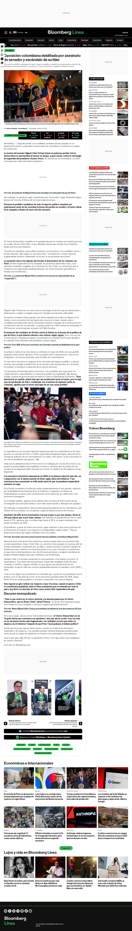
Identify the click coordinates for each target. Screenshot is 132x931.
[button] (2, 46)
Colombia (9, 50)
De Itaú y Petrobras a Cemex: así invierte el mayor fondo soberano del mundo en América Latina (102, 370)
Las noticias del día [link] (15, 40)
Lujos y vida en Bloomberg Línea (30, 852)
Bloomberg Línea (66, 749)
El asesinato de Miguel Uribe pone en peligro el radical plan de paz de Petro (44, 193)
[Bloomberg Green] (108, 465)
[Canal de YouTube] (13, 911)
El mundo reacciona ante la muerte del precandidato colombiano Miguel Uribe (45, 537)
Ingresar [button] (125, 32)
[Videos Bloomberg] (108, 428)
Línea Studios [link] (97, 40)
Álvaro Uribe (37, 749)
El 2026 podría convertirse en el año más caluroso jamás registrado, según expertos (102, 495)
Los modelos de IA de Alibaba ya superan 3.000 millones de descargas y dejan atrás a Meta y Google (112, 798)
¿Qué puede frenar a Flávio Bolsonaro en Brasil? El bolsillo (107, 399)
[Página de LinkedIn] (22, 911)
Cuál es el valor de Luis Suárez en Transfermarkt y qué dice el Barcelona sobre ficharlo (101, 210)
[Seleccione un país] (26, 32)
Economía (66, 745)
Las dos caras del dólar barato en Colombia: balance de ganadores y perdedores (100, 258)
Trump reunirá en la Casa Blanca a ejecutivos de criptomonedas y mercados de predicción (81, 796)
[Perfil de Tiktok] (26, 911)
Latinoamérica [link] (72, 40)
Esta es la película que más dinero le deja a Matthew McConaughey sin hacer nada (48, 883)
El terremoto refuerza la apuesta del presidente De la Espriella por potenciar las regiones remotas (63, 724)
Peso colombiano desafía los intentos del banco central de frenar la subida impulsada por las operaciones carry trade (102, 265)
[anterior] (5, 723)
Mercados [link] (41, 40)
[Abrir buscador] (10, 32)
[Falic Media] (115, 35)
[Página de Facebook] (5, 911)
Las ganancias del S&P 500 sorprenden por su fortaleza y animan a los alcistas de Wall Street (102, 387)
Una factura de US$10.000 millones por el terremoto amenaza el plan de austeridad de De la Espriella (102, 182)
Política (56, 745)
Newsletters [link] (29, 40)
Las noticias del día (44, 745)
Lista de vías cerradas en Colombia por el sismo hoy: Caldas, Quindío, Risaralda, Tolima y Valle (102, 116)
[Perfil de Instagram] (18, 911)
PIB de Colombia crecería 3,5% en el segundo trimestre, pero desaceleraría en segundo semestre (102, 196)
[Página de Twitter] (9, 911)
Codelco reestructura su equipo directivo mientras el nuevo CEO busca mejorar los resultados (112, 835)
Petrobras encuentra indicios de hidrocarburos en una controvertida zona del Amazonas (102, 488)
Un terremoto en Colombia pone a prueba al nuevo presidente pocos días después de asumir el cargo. (102, 436)
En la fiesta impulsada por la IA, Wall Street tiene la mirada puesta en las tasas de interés (102, 351)
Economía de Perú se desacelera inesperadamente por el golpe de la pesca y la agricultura (19, 796)
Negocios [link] (109, 40)
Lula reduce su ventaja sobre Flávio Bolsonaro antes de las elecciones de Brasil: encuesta (49, 796)
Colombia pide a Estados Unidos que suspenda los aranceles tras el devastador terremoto (102, 175)
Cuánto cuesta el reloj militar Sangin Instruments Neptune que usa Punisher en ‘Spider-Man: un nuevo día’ (80, 885)
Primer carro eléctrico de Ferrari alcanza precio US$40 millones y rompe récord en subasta (102, 361)
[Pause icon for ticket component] (5, 45)
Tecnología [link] (84, 40)
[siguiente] (80, 723)
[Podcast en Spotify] (30, 911)
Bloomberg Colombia (51, 749)
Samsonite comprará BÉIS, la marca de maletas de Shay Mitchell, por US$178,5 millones (112, 883)
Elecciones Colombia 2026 (22, 749)
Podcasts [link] (120, 40)
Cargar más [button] (66, 848)
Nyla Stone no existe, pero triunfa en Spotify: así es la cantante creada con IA (19, 883)
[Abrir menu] (6, 32)
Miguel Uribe (21, 745)
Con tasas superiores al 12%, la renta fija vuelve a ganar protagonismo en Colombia (22, 723)
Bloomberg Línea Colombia (43, 753)
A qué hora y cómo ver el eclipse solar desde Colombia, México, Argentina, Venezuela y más (101, 106)
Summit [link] (51, 40)
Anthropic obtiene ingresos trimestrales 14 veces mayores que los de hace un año (81, 835)
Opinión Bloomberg (97, 394)
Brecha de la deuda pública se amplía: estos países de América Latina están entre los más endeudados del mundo (101, 132)
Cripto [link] (61, 40)
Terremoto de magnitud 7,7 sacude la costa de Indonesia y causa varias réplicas (17, 835)
